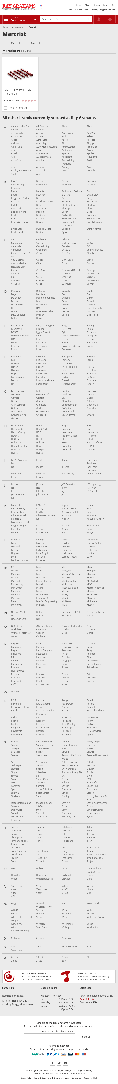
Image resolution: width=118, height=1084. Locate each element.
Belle (64, 198)
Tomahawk (42, 851)
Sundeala (66, 813)
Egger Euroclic (43, 332)
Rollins (14, 724)
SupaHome (17, 816)
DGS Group (17, 304)
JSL (88, 494)
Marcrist (15, 43)
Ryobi (90, 734)
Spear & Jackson (44, 789)
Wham (90, 913)
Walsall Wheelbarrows (44, 905)
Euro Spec (41, 342)
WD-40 (14, 910)
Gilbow (90, 401)
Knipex (39, 525)
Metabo (40, 591)
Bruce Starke (17, 228)
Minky (65, 594)
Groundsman (69, 414)
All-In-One (16, 146)
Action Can (16, 136)
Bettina (15, 201)
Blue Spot (67, 208)
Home (78, 5)
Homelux (66, 445)
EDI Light (66, 328)
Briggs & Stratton (20, 221)
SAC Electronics (44, 741)
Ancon (39, 150)
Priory (65, 674)
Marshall (15, 580)
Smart (14, 779)
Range (65, 700)
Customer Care (100, 5)
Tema (14, 833)
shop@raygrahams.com (105, 9)
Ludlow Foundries (20, 559)
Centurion (16, 249)
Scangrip (91, 748)
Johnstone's (42, 494)
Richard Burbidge (96, 710)
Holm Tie (16, 442)
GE (63, 397)
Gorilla (39, 408)
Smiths (65, 779)
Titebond (15, 847)
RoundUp (67, 727)
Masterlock (92, 580)
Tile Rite (91, 837)
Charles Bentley (95, 249)
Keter (89, 508)
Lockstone (67, 553)
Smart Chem (42, 779)
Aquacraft (67, 156)
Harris (90, 428)
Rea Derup (67, 703)
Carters (90, 242)
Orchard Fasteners (21, 632)
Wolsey (65, 927)
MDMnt (40, 587)
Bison (39, 204)
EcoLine (40, 328)
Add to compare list (20, 107)
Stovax (65, 806)
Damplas (66, 290)
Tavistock (16, 830)
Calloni (65, 239)
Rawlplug (16, 703)
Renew (65, 707)
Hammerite (17, 428)
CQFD (39, 276)
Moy (13, 601)
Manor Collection (71, 574)
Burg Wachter (94, 228)
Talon (90, 827)
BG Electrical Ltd (44, 201)
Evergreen (41, 345)
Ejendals (91, 332)
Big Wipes (67, 201)
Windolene (16, 923)
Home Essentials (19, 445)
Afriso (14, 139)
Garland (91, 394)
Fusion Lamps (69, 383)
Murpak (40, 604)
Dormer (91, 311)
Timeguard (67, 840)
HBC (38, 432)
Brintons (40, 221)
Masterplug (17, 584)
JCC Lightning (94, 484)
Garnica (15, 397)
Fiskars (40, 366)
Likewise (66, 549)
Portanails (16, 663)
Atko (64, 170)
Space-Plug (92, 785)
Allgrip (90, 143)
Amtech (15, 150)
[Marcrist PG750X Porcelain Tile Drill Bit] (20, 74)
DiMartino (41, 304)
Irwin (13, 476)
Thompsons (17, 837)
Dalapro (40, 290)
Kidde (90, 511)
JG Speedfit (92, 491)
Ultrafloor (16, 875)
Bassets (91, 184)
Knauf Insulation (95, 518)
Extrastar (66, 349)
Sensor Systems (70, 765)
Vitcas (39, 892)
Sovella (65, 785)
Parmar (40, 646)
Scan (64, 748)
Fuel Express (42, 383)
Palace (39, 643)
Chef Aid (66, 252)
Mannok (15, 574)
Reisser (40, 707)
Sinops (14, 775)
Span (13, 789)
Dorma (65, 311)
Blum (89, 208)
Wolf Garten (42, 927)
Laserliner (41, 542)
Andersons (67, 150)
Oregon (40, 632)
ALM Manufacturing (46, 146)
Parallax (91, 643)
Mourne (91, 597)
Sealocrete (41, 755)
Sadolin (65, 741)
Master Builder (69, 580)
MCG (89, 584)
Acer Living (67, 132)
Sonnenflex (93, 782)
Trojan (90, 861)
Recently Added (90, 1078)
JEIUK (64, 487)
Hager (65, 425)
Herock (15, 435)
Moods (65, 597)
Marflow (66, 577)
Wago (14, 903)
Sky (63, 775)
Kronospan (42, 532)
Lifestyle (15, 549)
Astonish (40, 170)
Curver (90, 283)
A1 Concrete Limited (42, 128)
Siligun (14, 772)
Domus (65, 307)
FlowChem (41, 373)
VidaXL (65, 889)
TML (64, 847)
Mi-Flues (15, 594)
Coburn (91, 263)
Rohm (90, 720)
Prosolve (66, 680)
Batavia (40, 191)
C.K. (13, 239)
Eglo (64, 332)
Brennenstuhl (69, 218)
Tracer (14, 857)
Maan (39, 567)
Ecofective (16, 328)
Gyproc (15, 418)
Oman (90, 625)
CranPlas (66, 276)
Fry (12, 383)
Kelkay (39, 508)
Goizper (15, 408)
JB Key (39, 484)
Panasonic (67, 643)
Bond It (40, 211)
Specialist (66, 789)
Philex (65, 653)
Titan (89, 840)
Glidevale (41, 404)
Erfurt (39, 338)
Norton (90, 615)
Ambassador (68, 146)
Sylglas (90, 816)
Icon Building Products (94, 461)
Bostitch (40, 215)
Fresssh (66, 380)
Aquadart (92, 156)
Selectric (91, 761)
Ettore (14, 342)
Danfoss (91, 290)
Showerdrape (69, 768)
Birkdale (15, 204)
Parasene (16, 646)
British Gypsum (95, 221)
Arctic (90, 160)
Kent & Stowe (69, 508)
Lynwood (41, 559)
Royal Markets (94, 727)
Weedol (66, 910)
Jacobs (14, 484)
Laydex (65, 542)
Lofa (13, 556)
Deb (64, 294)
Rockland (66, 720)
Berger (90, 198)
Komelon (16, 528)
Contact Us (76, 1078)
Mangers (66, 570)
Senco (39, 765)
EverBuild (92, 342)
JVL (12, 497)
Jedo (13, 487)
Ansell (14, 153)
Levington (41, 546)
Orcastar (91, 629)
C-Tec (39, 283)
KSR (64, 532)
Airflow (15, 143)
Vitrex (65, 892)
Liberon (91, 546)
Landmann (92, 539)
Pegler (14, 650)
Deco (89, 294)
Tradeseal (67, 857)
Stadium (15, 796)
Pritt (89, 674)
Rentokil (91, 707)
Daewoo (15, 290)
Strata (90, 806)
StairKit (40, 796)
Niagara (40, 615)
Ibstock (65, 459)
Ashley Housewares (21, 170)
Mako (39, 570)
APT (13, 156)
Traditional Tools (95, 857)
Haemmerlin (17, 425)
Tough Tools (68, 854)
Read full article (88, 998)
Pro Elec (15, 677)
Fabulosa (16, 356)
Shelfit (39, 768)
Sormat (40, 785)
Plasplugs (41, 657)
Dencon (40, 301)
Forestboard (17, 376)
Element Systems (20, 335)
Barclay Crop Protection (18, 186)
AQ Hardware (43, 156)
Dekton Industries (45, 297)
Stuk (38, 809)
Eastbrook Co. (18, 325)
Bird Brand (92, 201)
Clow (64, 263)
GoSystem (67, 408)
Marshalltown (43, 580)
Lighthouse (42, 549)
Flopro (14, 373)
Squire (65, 792)
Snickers (15, 782)
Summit (40, 813)
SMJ (89, 779)
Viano (14, 889)
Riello (14, 717)
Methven (66, 591)
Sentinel (91, 765)
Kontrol (40, 528)
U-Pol (90, 878)
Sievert (90, 768)
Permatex (67, 650)
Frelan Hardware (45, 380)
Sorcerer (15, 785)
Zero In (15, 957)
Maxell (39, 584)
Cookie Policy (26, 1078)
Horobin (15, 449)
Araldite (40, 160)
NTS (38, 618)
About (87, 5)
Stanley (65, 796)
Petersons (41, 653)
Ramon (40, 700)
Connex (15, 273)
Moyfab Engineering (46, 601)
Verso (90, 885)
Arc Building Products (68, 162)
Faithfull (40, 356)
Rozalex (40, 730)
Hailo (89, 425)
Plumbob (66, 657)
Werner (40, 913)
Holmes (40, 442)
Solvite (65, 782)
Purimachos (42, 684)
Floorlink (91, 370)
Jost (63, 494)
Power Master (94, 663)
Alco (64, 143)
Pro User (40, 677)
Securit (14, 761)
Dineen (65, 304)
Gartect (40, 397)
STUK (64, 809)
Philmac (91, 653)
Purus (65, 684)
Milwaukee (42, 594)
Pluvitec (91, 657)
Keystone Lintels (70, 511)
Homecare (41, 445)
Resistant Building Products (45, 712)
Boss (89, 211)
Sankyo (15, 748)
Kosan (90, 528)
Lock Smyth (42, 553)
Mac (64, 567)
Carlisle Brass (69, 242)
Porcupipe (92, 660)
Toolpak (91, 851)
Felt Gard (41, 359)
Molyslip (15, 597)
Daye (13, 294)
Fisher (14, 366)
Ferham (66, 359)
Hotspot (40, 449)
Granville (91, 408)
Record (90, 703)
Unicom (91, 875)
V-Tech (14, 896)
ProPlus (40, 680)
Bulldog (66, 228)
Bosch (65, 211)
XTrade (40, 937)
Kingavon (66, 515)
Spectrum (92, 789)
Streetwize (16, 809)
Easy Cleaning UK (45, 325)
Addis (65, 136)
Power (65, 663)
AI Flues (91, 139)
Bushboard (17, 232)
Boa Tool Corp (18, 211)
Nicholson (67, 615)
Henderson (92, 432)
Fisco (89, 363)
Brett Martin (93, 218)
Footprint (92, 373)
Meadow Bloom (70, 587)
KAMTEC (40, 505)
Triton (65, 861)
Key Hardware (18, 511)
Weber (39, 910)
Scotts (39, 751)
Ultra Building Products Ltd (94, 870)
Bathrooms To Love (72, 191)
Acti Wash (92, 132)
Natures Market (19, 612)
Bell (38, 198)
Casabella (16, 246)
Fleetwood (41, 370)
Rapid (90, 700)
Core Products (94, 273)
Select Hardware (70, 761)
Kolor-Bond (93, 525)
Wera (14, 913)
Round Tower (43, 727)
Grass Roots (17, 411)
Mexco (90, 591)
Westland (66, 913)
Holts (64, 442)
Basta (14, 191)
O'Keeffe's (16, 625)
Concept (91, 270)
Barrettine (41, 184)
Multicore (92, 601)
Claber (39, 259)
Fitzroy (90, 366)
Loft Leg (40, 556)
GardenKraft (42, 394)
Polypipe (66, 660)
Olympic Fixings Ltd (72, 625)
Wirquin (40, 923)
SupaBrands (93, 813)
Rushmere (16, 734)
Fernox (90, 359)
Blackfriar (92, 204)
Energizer (92, 335)
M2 (13, 567)
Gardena (15, 394)
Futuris (90, 383)
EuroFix (66, 342)
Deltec (90, 297)
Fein (13, 359)
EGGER (14, 332)
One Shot (41, 629)
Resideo (15, 710)
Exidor (14, 349)
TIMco (39, 840)
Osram (14, 636)
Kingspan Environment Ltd (20, 520)
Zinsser (65, 957)
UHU (64, 868)
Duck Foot (92, 314)
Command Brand (71, 270)
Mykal (65, 604)
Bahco (39, 181)
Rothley (91, 724)
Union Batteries (44, 878)
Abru (64, 126)
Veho (39, 885)
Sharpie (15, 768)
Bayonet (40, 194)
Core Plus (67, 273)
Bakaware (92, 181)
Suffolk (14, 813)
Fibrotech (16, 363)
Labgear (15, 539)
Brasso (14, 218)
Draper (40, 314)
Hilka (64, 439)
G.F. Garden (17, 390)
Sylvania (15, 819)
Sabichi (15, 741)
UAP (13, 868)
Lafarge (40, 539)
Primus (40, 674)
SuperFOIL (41, 816)
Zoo (64, 960)
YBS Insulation (69, 946)
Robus (14, 720)
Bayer (14, 194)
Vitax (13, 892)
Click (38, 263)
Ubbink (40, 868)
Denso (65, 301)
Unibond (66, 875)
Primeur (15, 674)
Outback (40, 636)
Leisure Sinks (94, 542)
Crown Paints (94, 280)
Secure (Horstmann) (97, 755)
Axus (38, 173)
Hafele (39, 425)
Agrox (65, 139)
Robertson (92, 717)
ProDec (65, 677)
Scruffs (90, 751)
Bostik (14, 215)
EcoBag (90, 325)
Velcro (65, 885)
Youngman (16, 949)
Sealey (14, 755)
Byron (65, 232)
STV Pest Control (95, 809)
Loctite (90, 553)
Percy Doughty (44, 650)
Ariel (13, 167)
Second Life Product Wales (72, 757)
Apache (65, 153)
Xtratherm (67, 937)
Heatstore (67, 432)
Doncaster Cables (45, 311)
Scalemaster (42, 748)
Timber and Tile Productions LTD (20, 842)
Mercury (15, 591)
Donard (15, 311)
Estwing (66, 338)
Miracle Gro (93, 594)
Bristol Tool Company (68, 223)
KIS (37, 518)
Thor (38, 837)
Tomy (65, 851)
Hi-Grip (15, 439)
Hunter (14, 452)
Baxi (89, 191)
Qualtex (15, 691)
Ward (64, 903)
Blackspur (41, 208)
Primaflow (92, 667)
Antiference (42, 153)
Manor (39, 574)
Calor (89, 239)
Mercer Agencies (95, 587)
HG (38, 435)
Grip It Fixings (18, 414)
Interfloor (16, 473)
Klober (65, 518)
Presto (39, 667)
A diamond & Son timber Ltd (20, 128)
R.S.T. (14, 700)
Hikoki (39, 439)
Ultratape (41, 875)
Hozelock (66, 449)
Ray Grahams (43, 703)
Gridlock (91, 411)
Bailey (65, 181)
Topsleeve (16, 854)
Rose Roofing (68, 724)
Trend (14, 861)
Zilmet (39, 957)
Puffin (14, 684)
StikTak (40, 806)
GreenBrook (68, 411)
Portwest (41, 663)
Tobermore (93, 847)
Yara (38, 946)
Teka (89, 830)
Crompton (67, 280)
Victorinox (41, 889)
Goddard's (92, 404)
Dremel (65, 314)
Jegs (38, 487)
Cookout (40, 273)
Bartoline (66, 184)
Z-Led (39, 960)
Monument (42, 597)
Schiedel (15, 751)
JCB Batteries (68, 484)
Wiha (39, 917)
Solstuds (40, 782)
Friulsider (92, 380)
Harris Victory (18, 432)
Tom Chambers (19, 851)
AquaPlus (16, 160)
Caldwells (41, 239)
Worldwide (92, 927)
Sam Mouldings (44, 744)
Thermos (91, 833)
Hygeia (39, 452)
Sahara (14, 744)
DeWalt (90, 301)
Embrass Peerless (71, 335)
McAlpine (67, 584)
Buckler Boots (43, 228)
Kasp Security (18, 508)
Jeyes (64, 491)
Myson (90, 604)
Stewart (15, 806)
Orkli (64, 632)
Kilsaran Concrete (45, 515)
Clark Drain (67, 259)
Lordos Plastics (69, 556)
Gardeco (91, 390)
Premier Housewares (17, 669)
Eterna (90, 338)
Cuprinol (66, 283)
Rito (38, 717)
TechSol (66, 830)
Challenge (41, 249)
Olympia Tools (44, 625)
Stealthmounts (44, 802)
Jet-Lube (40, 491)
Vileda (90, 889)
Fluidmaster (68, 373)
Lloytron (15, 553)
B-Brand (66, 194)
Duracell (40, 318)
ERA (13, 338)
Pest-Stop (16, 653)
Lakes (65, 539)
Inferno (65, 466)
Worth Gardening (20, 930)
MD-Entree (16, 587)
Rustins (40, 734)
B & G (14, 181)
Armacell (41, 167)
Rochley (40, 720)
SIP (37, 775)
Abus (89, 126)
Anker (90, 150)
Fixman (15, 370)
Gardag (65, 390)
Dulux (14, 318)
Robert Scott (68, 717)
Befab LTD (92, 194)
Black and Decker (71, 204)
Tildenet (66, 837)
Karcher (91, 505)
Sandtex (91, 744)
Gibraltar (66, 401)
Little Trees (92, 549)
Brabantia (67, 215)
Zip (88, 957)
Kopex (65, 528)
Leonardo (16, 546)
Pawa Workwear (70, 646)
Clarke (90, 259)
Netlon (39, 612)
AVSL (13, 173)
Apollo (90, 153)
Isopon (39, 476)
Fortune (91, 376)
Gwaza (90, 414)
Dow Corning (18, 314)
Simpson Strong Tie (72, 772)
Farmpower (68, 356)
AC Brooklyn (17, 132)
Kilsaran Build (18, 515)
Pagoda (15, 643)
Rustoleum (67, 734)
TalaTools (67, 827)
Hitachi (90, 439)
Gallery (40, 390)
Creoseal (15, 280)
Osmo (90, 632)
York (89, 946)
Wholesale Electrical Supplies (21, 918)
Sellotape (16, 765)
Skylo (89, 775)
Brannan (91, 215)
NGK (13, 615)
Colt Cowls (41, 270)
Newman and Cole (71, 612)
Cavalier (66, 246)
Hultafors (92, 449)
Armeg (65, 167)
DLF (13, 307)
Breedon (40, 218)
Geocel (90, 397)
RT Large (66, 730)
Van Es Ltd (16, 885)
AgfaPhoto (41, 139)
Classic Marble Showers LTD (18, 265)
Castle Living (42, 246)
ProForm (91, 677)
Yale (13, 946)
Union (14, 878)
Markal (90, 577)
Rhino (65, 710)
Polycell (40, 660)
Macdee (91, 567)
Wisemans (67, 923)
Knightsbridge (18, 525)
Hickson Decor (69, 435)
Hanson (66, 428)
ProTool (91, 680)
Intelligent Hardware (92, 468)
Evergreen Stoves (71, 345)
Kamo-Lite (16, 505)
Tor (38, 854)
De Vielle (40, 294)
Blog (114, 5)
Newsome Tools (95, 612)
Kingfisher (92, 515)
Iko (12, 466)
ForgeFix (40, 376)
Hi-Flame (91, 435)
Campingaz (17, 242)
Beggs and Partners (21, 198)
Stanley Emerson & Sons (97, 798)
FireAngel (41, 363)
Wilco (64, 917)
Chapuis (66, 249)
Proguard (16, 680)
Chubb (90, 252)
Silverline (41, 772)
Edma (90, 328)
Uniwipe (66, 878)
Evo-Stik (91, 345)
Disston (91, 304)
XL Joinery (16, 937)
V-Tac (89, 892)
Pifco (13, 657)
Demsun (15, 301)
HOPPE (90, 445)
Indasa (39, 466)
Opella (65, 629)
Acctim (39, 132)
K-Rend (15, 532)
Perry (89, 650)
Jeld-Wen (91, 487)
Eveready (16, 345)
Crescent (40, 280)
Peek (89, 646)
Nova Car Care (18, 618)
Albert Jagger (43, 143)
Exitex (39, 349)
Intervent (41, 473)
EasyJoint (66, 325)
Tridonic (40, 861)
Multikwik (16, 604)
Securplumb (42, 761)
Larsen (14, 542)
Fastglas (91, 356)
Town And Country (97, 854)
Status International (21, 802)
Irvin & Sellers (94, 473)
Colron (14, 270)
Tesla (39, 833)
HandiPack (41, 428)
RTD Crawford (94, 730)
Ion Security (68, 473)
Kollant (65, 525)
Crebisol (91, 276)
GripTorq (41, 414)
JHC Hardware (18, 494)
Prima (65, 667)
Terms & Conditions (42, 1078)
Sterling (66, 802)
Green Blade (42, 411)
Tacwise (40, 827)
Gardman (67, 394)
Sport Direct (42, 792)
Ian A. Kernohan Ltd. (19, 461)
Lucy (89, 556)
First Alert (67, 363)
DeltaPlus (67, 297)
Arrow (90, 167)
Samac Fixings (69, 744)
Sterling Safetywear (97, 802)
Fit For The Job (69, 366)
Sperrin (15, 792)
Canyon (40, 242)
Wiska (90, 923)
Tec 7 (39, 830)
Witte (14, 927)
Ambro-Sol (92, 146)
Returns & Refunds (61, 1078)
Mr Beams (67, 601)
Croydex (15, 283)
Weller (90, 910)
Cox (13, 276)
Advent (90, 136)
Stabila (90, 792)
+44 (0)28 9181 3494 (79, 9)
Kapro (65, 505)
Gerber (14, 401)
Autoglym (92, 170)
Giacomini (41, 401)
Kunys (90, 532)
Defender (16, 297)
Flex (64, 370)
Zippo (14, 960)
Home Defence (94, 442)
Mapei (14, 577)
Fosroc (14, 380)
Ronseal (40, 724)
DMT (38, 307)
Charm (39, 252)
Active (39, 136)
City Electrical (18, 259)
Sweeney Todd (69, 816)
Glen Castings (18, 404)
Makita (14, 570)
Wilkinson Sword (96, 917)
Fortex (65, 376)
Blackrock (16, 208)
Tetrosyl (66, 833)
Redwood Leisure (20, 707)
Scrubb (65, 751)
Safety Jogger (93, 741)
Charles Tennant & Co (20, 254)
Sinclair (90, 772)
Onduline (16, 629)
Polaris (14, 660)
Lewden (66, 546)
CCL (89, 246)
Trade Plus (41, 857)
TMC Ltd (40, 847)
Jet (12, 491)
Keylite (39, 511)
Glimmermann (69, 404)
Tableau (15, 827)
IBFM (39, 459)
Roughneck (17, 727)
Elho (38, 335)
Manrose (91, 574)
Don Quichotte (94, 307)
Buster (39, 232)
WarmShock (93, 903)
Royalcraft (16, 730)
